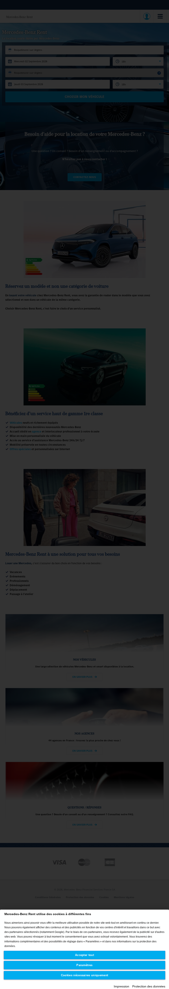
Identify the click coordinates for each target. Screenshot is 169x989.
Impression (121, 986)
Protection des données (148, 986)
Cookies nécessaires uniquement (84, 975)
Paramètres (84, 965)
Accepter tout (84, 955)
